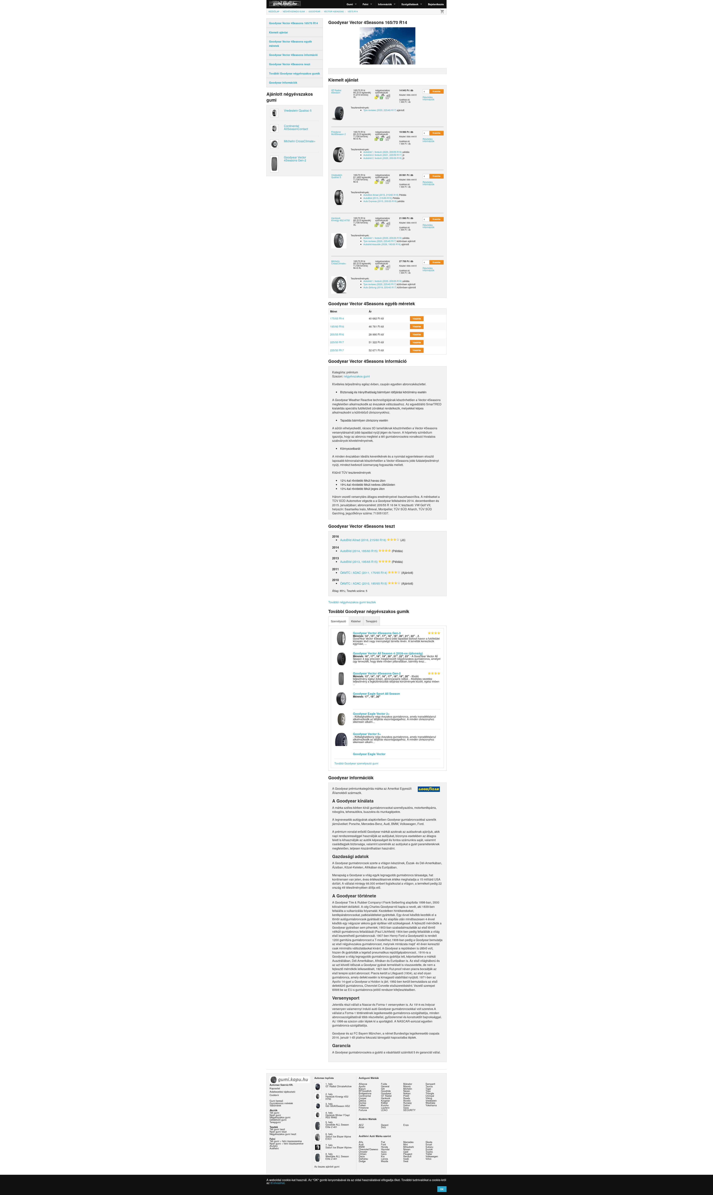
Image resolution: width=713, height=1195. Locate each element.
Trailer (429, 1154)
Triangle (430, 1093)
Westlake (430, 1103)
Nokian (407, 1093)
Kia (383, 1156)
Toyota (429, 1151)
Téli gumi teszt (277, 1129)
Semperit (430, 1084)
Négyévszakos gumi (280, 1117)
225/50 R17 (337, 342)
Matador (407, 1084)
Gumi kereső (276, 1100)
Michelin (407, 1088)
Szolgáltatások (409, 4)
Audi (361, 1144)
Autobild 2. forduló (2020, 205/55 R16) (382, 158)
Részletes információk (428, 98)
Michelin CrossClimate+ (299, 141)
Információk (385, 4)
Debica (362, 1100)
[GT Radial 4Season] (338, 112)
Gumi (350, 4)
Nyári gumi (275, 1115)
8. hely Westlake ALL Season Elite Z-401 (337, 1156)
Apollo (362, 1086)
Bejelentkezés (436, 4)
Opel (405, 1151)
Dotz (383, 1127)
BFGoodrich (365, 1091)
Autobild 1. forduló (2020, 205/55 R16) (382, 151)
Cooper (362, 1098)
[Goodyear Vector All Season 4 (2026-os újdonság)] (341, 658)
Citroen (362, 1154)
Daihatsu (363, 1158)
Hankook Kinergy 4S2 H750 (340, 219)
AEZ (361, 1125)
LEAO (384, 1110)
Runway (407, 1103)
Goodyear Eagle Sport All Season (376, 693)
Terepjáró (371, 621)
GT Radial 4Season (336, 91)
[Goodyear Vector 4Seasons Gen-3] (341, 638)
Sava (406, 1107)
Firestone (364, 1107)
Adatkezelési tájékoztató (282, 1091)
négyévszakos (382, 90)
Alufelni (274, 1146)
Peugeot (407, 1154)
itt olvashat (277, 1183)
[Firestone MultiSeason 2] (338, 154)
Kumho (385, 1105)
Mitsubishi (408, 1147)
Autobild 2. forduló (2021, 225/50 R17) (382, 154)
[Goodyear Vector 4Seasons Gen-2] (341, 678)
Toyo (428, 1091)
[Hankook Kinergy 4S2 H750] (338, 240)
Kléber (384, 1103)
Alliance (363, 1084)
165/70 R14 (359, 90)
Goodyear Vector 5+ (367, 734)
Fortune (363, 1110)
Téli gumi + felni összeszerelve (286, 1141)
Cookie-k (274, 1095)
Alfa (361, 1142)
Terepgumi (275, 1122)
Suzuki (429, 1149)
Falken (362, 1105)
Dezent (384, 1125)
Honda (384, 1147)
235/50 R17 (337, 350)
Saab (406, 1158)
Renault (407, 1156)
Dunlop (362, 1103)
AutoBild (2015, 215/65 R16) (377, 198)
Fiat (383, 1142)
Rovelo (407, 1100)
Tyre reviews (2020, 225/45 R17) (379, 110)
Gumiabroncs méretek (281, 1103)
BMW (362, 1147)
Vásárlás (417, 318)
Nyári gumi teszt (278, 1131)
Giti (383, 1088)
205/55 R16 (337, 334)
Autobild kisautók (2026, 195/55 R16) (382, 244)
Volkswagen (432, 1156)
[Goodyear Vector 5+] (341, 739)
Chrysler (363, 1151)
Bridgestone (365, 1093)
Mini (405, 1144)
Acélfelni (274, 1148)
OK (442, 1189)
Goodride (386, 1091)
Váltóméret (275, 1105)
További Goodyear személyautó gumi (356, 763)
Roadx (406, 1098)
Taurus (429, 1086)
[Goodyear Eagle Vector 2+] (341, 719)
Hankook (385, 1098)
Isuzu (384, 1151)
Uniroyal (430, 1095)
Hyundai (385, 1149)
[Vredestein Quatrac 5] (338, 197)
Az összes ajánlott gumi (326, 1166)
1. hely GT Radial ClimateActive (338, 1085)
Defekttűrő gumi (278, 1119)
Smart (429, 1144)
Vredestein (431, 1100)
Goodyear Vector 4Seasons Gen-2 (295, 158)
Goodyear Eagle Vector (369, 754)
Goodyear (386, 1093)
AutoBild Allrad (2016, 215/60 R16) (381, 194)
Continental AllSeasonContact (296, 127)
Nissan (406, 1149)
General (385, 1086)
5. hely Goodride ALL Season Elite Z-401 (337, 1124)
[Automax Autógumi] (275, 4)
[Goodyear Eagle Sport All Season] (341, 698)
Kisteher (356, 621)
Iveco (384, 1154)
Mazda (384, 1161)
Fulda (384, 1084)
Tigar (428, 1088)
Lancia (384, 1158)
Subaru (429, 1147)
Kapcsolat (275, 1088)
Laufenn (385, 1107)
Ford (383, 1144)
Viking (429, 1098)
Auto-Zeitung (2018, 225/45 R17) (380, 287)
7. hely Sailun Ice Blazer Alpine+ (338, 1146)
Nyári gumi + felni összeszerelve (286, 1143)
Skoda (429, 1142)
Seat (405, 1161)
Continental (365, 1095)
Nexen (406, 1091)
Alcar (361, 1127)
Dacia (362, 1156)
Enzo (406, 1125)
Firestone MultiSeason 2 (338, 133)
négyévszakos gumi (357, 376)
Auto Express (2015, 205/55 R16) (380, 201)
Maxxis (407, 1086)
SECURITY (409, 1110)
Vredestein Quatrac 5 (298, 110)
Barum (362, 1088)
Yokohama (431, 1105)
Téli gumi (274, 1112)
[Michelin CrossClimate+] (338, 284)
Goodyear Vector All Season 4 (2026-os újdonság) (388, 653)
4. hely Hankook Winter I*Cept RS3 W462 (337, 1115)
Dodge (362, 1161)
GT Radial (386, 1095)
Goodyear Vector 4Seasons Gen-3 (377, 633)
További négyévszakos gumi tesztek (352, 602)
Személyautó (338, 621)
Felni (365, 4)
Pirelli (406, 1095)
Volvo (428, 1158)
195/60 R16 (337, 326)
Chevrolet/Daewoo (368, 1149)
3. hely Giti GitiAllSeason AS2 (337, 1105)
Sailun (406, 1105)
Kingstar (385, 1100)
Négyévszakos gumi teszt (283, 1134)
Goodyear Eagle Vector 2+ (371, 713)
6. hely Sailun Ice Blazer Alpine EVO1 (338, 1136)
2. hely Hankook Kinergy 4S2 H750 (336, 1096)
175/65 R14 (337, 318)
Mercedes (408, 1142)
